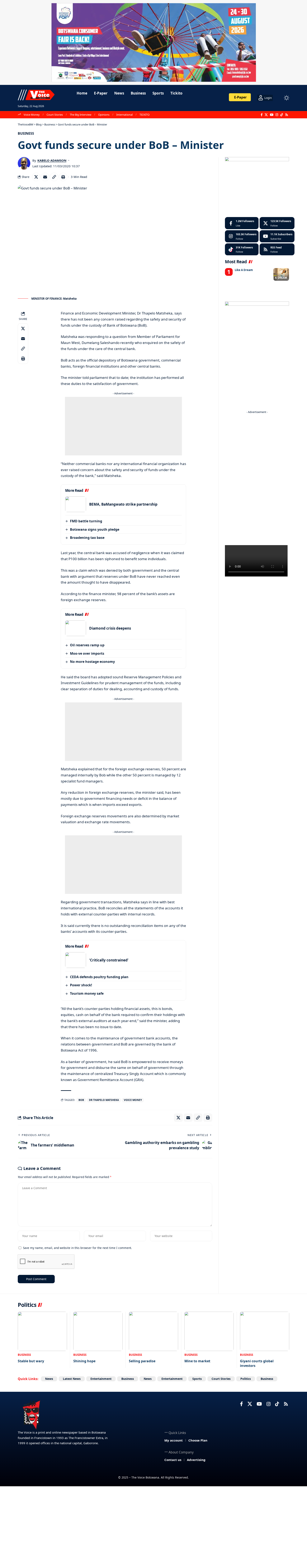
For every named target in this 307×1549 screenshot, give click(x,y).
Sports (197, 1379)
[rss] (277, 249)
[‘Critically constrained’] (75, 960)
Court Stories (55, 114)
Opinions (103, 114)
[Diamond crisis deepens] (75, 628)
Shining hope (84, 1361)
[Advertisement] (123, 426)
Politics (245, 1379)
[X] (266, 115)
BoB (81, 1100)
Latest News (72, 1379)
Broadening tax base (87, 537)
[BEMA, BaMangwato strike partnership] (75, 504)
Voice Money (32, 114)
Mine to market (197, 1361)
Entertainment (101, 1379)
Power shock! (81, 985)
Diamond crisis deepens (110, 628)
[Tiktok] (242, 249)
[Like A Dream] (281, 274)
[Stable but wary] (42, 1331)
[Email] (45, 177)
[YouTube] (271, 115)
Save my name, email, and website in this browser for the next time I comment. (77, 1248)
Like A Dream (244, 270)
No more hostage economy (92, 661)
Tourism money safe (87, 993)
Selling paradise (142, 1361)
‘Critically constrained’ (108, 960)
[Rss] (286, 115)
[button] (279, 98)
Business (26, 133)
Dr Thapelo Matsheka (104, 1100)
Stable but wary (31, 1361)
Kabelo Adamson (51, 160)
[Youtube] (277, 236)
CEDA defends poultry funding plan (99, 977)
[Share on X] (36, 177)
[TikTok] (281, 115)
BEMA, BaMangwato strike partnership (123, 504)
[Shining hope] (98, 1331)
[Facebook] (262, 115)
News (49, 1379)
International (124, 114)
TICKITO (145, 114)
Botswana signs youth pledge (94, 529)
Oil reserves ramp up (87, 645)
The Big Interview (80, 114)
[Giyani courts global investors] (264, 1331)
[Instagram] (276, 115)
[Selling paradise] (153, 1331)
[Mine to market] (209, 1331)
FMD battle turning (86, 521)
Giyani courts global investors (257, 1363)
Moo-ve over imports (87, 653)
